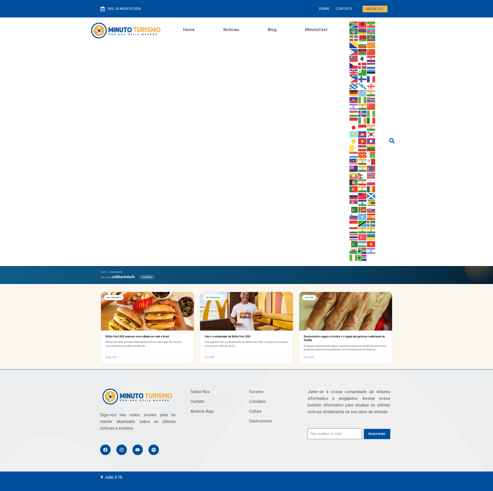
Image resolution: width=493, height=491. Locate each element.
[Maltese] (371, 161)
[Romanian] (371, 189)
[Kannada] (371, 127)
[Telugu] (371, 230)
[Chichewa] (362, 51)
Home (189, 29)
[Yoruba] (353, 257)
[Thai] (353, 237)
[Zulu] (362, 257)
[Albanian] (362, 24)
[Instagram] (121, 450)
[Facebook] (105, 450)
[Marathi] (362, 168)
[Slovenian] (353, 216)
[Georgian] (371, 86)
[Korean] (371, 134)
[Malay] (353, 161)
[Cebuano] (353, 51)
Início (103, 271)
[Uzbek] (362, 244)
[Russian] (353, 196)
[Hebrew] (353, 106)
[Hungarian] (353, 113)
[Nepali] (362, 175)
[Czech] (353, 65)
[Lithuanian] (371, 147)
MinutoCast (316, 29)
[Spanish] (371, 216)
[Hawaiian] (371, 99)
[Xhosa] (362, 250)
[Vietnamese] (371, 244)
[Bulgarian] (362, 45)
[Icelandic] (362, 113)
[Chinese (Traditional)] (353, 58)
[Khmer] (362, 134)
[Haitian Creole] (353, 99)
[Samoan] (362, 196)
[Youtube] (137, 450)
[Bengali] (371, 38)
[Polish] (371, 182)
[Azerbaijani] (371, 31)
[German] (353, 93)
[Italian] (371, 120)
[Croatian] (371, 58)
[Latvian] (362, 147)
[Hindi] (362, 106)
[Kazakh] (353, 134)
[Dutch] (371, 65)
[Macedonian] (362, 154)
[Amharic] (371, 24)
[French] (371, 79)
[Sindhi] (353, 209)
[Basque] (353, 38)
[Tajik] (353, 230)
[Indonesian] (353, 120)
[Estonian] (371, 72)
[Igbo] (371, 113)
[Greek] (362, 93)
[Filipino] (353, 79)
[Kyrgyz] (362, 141)
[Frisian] (353, 86)
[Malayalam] (362, 161)
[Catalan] (371, 45)
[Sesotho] (362, 202)
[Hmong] (371, 106)
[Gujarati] (371, 93)
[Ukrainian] (371, 237)
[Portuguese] (353, 189)
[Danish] (362, 65)
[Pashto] (353, 182)
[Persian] (362, 182)
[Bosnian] (353, 45)
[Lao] (371, 141)
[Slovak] (371, 209)
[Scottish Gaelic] (371, 196)
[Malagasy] (371, 154)
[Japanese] (353, 127)
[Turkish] (362, 237)
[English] (353, 72)
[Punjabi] (362, 189)
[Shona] (371, 202)
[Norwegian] (371, 175)
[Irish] (362, 120)
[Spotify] (153, 450)
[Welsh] (353, 250)
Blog (272, 29)
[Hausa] (362, 99)
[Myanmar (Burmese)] (353, 175)
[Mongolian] (371, 168)
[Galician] (362, 86)
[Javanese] (362, 127)
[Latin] (353, 147)
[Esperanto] (362, 72)
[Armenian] (362, 31)
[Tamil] (362, 230)
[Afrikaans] (353, 24)
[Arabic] (353, 31)
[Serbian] (353, 202)
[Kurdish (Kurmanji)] (353, 141)
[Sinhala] (362, 209)
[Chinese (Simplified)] (371, 51)
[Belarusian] (362, 38)
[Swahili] (362, 223)
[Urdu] (353, 244)
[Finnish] (362, 79)
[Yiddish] (371, 250)
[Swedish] (371, 223)
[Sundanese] (353, 223)
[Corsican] (362, 58)
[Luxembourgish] (353, 154)
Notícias (231, 29)
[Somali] (362, 216)
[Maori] (353, 168)
